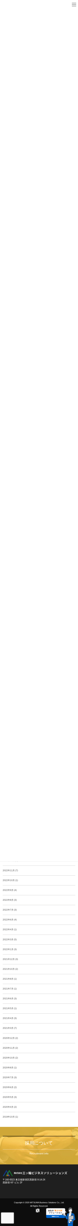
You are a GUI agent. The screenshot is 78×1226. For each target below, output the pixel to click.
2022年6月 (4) (10, 919)
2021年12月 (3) (10, 959)
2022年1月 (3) (10, 949)
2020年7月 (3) (10, 1077)
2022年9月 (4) (10, 890)
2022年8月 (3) (10, 900)
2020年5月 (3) (10, 1097)
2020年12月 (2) (10, 1038)
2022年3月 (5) (10, 939)
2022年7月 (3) (10, 910)
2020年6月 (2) (10, 1087)
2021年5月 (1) (10, 1008)
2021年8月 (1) (10, 979)
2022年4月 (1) (10, 929)
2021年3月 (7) (10, 1028)
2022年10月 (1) (10, 880)
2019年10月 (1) (10, 1117)
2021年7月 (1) (10, 988)
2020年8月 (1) (10, 1067)
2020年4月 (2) (10, 1107)
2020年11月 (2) (10, 1048)
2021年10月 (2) (10, 969)
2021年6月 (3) (10, 998)
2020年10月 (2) (10, 1058)
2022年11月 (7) (10, 870)
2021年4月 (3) (10, 1018)
